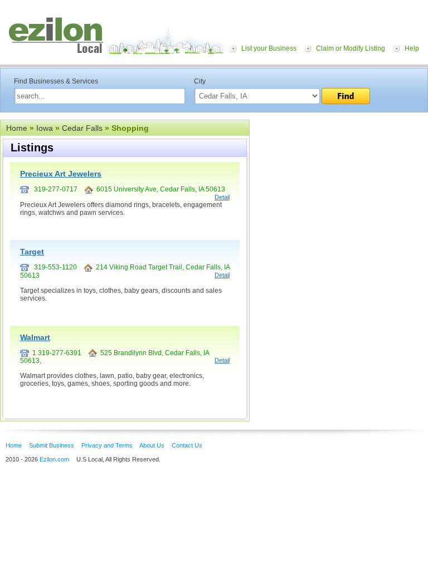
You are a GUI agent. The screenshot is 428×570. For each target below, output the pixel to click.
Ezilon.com (54, 459)
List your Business (268, 48)
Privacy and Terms (107, 445)
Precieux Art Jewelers (60, 173)
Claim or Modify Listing (350, 48)
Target (32, 251)
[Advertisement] (338, 188)
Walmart (35, 337)
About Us (151, 445)
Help (412, 48)
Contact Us (187, 445)
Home (16, 128)
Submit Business (51, 445)
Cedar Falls (82, 128)
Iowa (44, 128)
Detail (222, 197)
